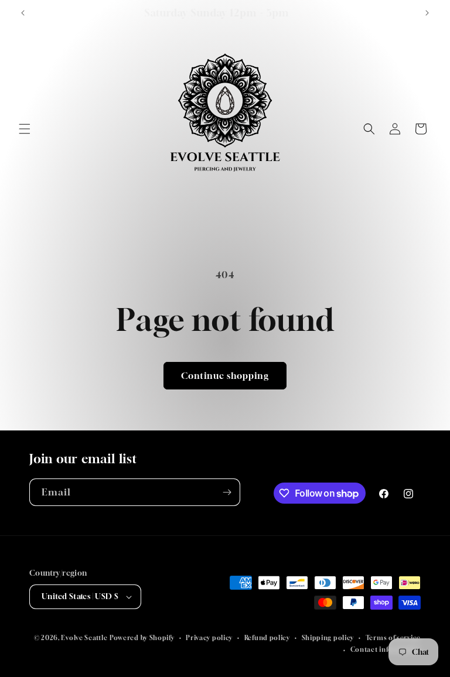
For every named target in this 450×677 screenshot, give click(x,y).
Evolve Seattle (84, 637)
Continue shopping (225, 375)
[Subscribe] (227, 492)
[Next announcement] (427, 13)
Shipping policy (328, 637)
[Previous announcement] (23, 13)
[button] (25, 129)
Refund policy (267, 637)
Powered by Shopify (142, 637)
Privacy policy (209, 637)
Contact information (385, 649)
